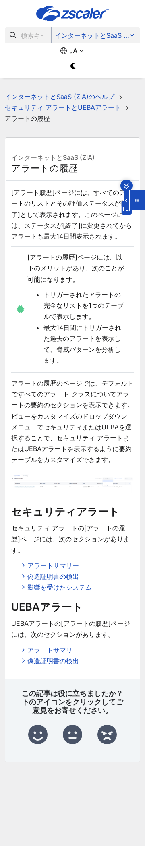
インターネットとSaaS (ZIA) (96, 35)
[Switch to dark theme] (73, 66)
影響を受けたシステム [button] (59, 587)
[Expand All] (126, 186)
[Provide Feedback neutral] (72, 735)
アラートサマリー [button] (53, 565)
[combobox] (28, 35)
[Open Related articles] (134, 200)
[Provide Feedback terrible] (107, 735)
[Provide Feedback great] (38, 735)
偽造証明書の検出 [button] (53, 576)
